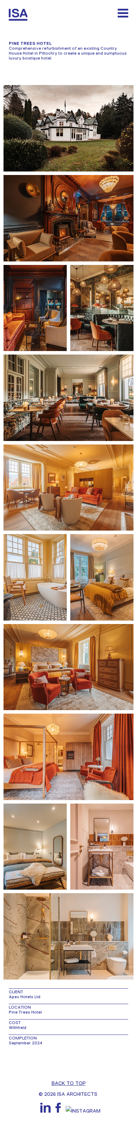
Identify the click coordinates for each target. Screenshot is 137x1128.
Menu (123, 13)
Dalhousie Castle (11, 1061)
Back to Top (69, 1083)
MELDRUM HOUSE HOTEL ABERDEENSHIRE (126, 1061)
